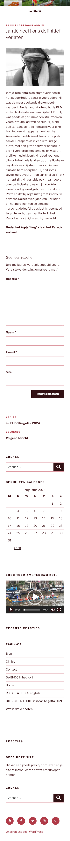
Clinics (10, 661)
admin (39, 25)
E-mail (11, 352)
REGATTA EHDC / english (23, 693)
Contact (11, 669)
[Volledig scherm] (59, 609)
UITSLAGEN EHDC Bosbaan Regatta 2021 (34, 701)
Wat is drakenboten (19, 709)
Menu (37, 11)
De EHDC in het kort (19, 677)
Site (9, 372)
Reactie (12, 279)
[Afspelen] (11, 609)
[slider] (32, 610)
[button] (35, 597)
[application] (35, 597)
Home (10, 685)
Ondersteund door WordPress (24, 831)
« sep (17, 548)
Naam (11, 332)
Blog (9, 653)
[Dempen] (53, 609)
